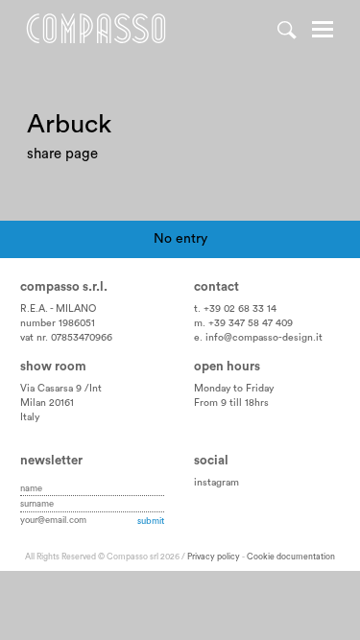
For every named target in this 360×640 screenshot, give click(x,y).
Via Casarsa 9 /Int (61, 388)
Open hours (227, 366)
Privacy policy (213, 557)
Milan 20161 (47, 403)
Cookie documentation (291, 557)
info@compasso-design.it (264, 338)
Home (96, 29)
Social (211, 460)
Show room (53, 366)
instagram (216, 482)
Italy (29, 417)
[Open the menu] (322, 31)
